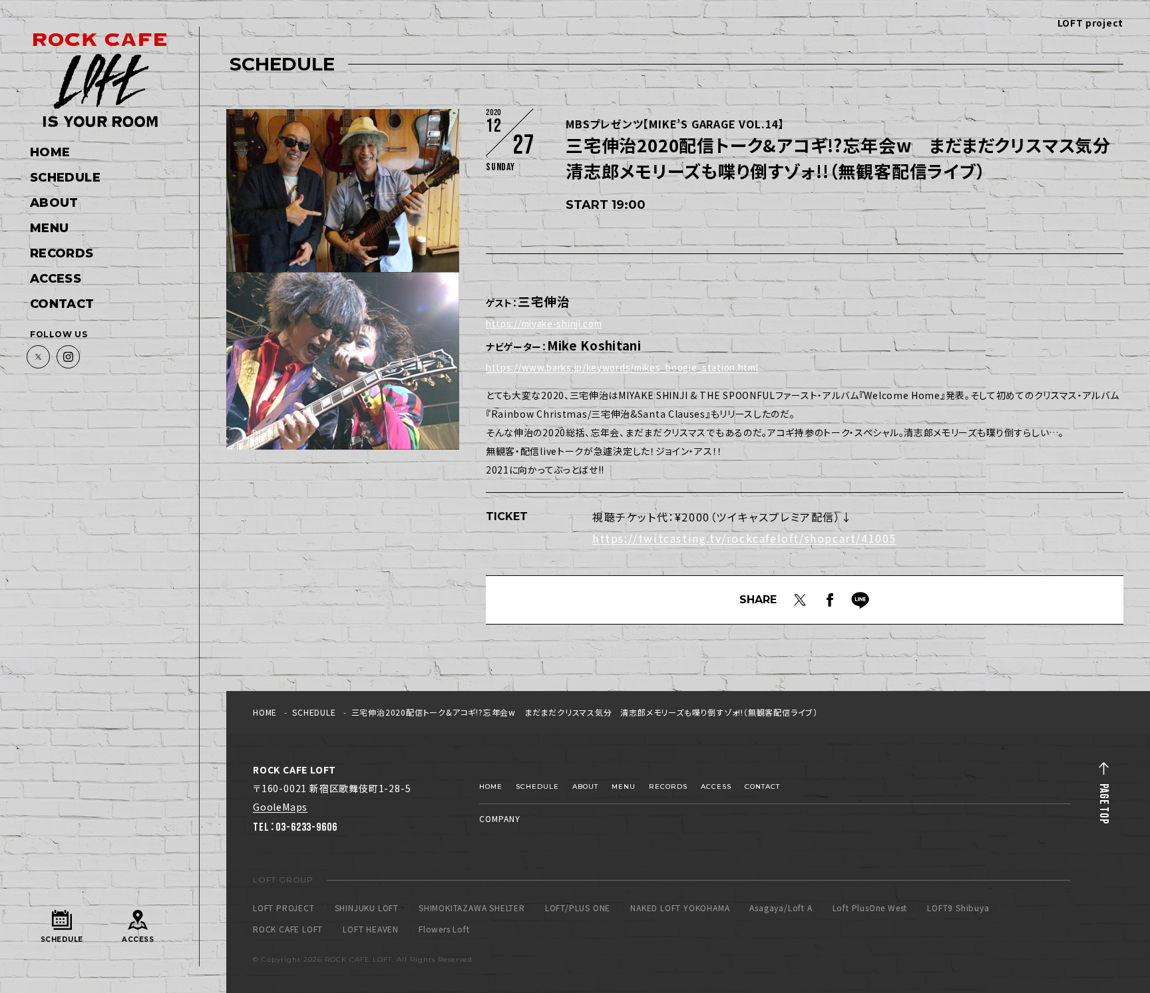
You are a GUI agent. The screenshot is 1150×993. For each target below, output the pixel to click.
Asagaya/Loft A (780, 908)
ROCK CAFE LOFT (288, 929)
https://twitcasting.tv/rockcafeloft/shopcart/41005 (744, 538)
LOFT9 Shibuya (958, 908)
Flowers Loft (444, 929)
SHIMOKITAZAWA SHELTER (472, 908)
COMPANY (499, 818)
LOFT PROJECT (284, 908)
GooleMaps (280, 806)
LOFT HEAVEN (371, 929)
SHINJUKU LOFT (367, 908)
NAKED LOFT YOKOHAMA (679, 908)
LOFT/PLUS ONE (577, 908)
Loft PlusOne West (870, 908)
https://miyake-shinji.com (544, 323)
